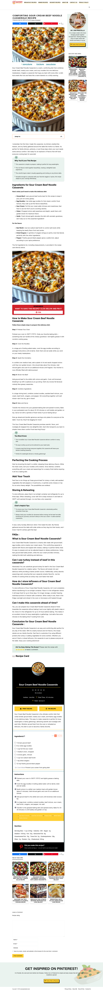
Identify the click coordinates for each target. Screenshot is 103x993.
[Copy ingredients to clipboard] (24, 736)
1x (55, 735)
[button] (89, 7)
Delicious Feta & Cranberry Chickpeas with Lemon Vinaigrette (38, 878)
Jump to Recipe (27, 64)
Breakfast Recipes (30, 2)
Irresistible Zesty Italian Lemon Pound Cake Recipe (56, 901)
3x (61, 735)
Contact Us (73, 2)
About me (65, 2)
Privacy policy (68, 989)
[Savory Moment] (17, 2)
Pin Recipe (52, 709)
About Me (74, 989)
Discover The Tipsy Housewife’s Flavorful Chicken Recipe (20, 901)
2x (58, 735)
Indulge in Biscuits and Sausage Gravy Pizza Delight (56, 878)
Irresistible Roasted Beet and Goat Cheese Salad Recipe (20, 878)
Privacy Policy (83, 2)
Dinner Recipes (43, 2)
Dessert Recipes (55, 2)
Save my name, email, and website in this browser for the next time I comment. (36, 951)
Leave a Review (51, 64)
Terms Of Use (81, 989)
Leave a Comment (35, 20)
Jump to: (17, 136)
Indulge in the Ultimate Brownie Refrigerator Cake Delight (38, 901)
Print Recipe (40, 64)
